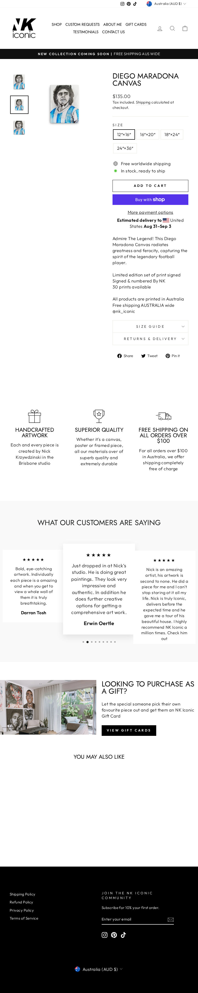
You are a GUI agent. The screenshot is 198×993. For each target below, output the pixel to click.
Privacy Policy (22, 910)
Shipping (143, 102)
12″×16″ (124, 134)
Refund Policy (21, 902)
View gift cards (129, 730)
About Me (112, 24)
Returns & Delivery (150, 339)
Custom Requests (82, 24)
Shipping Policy (22, 894)
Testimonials (86, 32)
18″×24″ (171, 134)
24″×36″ (125, 148)
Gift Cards (136, 24)
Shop (57, 24)
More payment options (150, 212)
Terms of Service (24, 918)
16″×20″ (147, 134)
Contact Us (113, 32)
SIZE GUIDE (150, 326)
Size (118, 125)
